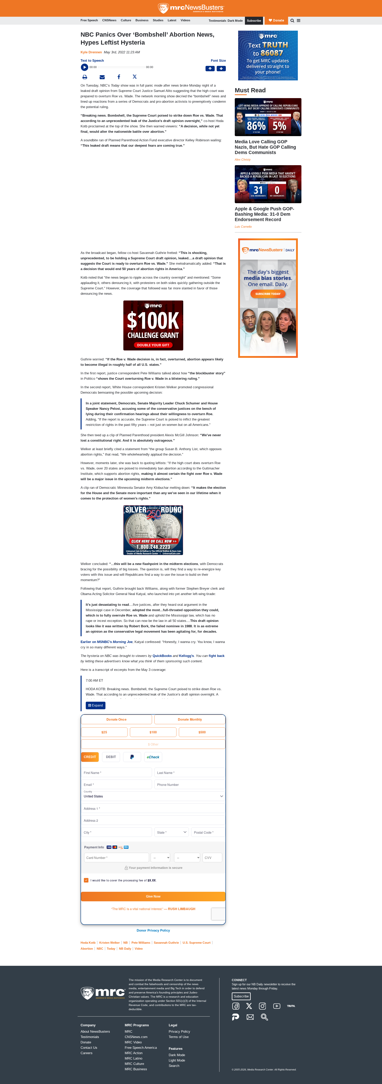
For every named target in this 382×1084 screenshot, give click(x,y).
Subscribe (254, 20)
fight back (216, 656)
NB (125, 942)
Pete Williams (141, 942)
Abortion (87, 948)
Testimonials (217, 20)
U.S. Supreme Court (196, 942)
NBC (100, 948)
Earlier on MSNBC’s (107, 642)
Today (111, 948)
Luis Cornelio (243, 226)
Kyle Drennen (91, 52)
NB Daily (125, 948)
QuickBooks (162, 656)
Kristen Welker (109, 942)
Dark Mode (235, 20)
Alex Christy (243, 159)
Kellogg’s (186, 656)
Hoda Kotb (88, 942)
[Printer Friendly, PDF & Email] (102, 77)
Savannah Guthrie (166, 942)
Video (139, 948)
